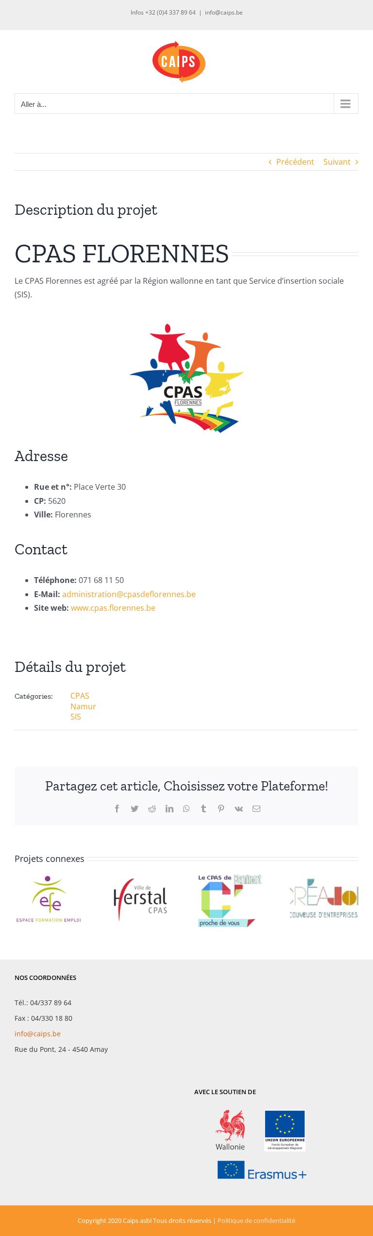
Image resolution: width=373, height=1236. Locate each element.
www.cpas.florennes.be (113, 607)
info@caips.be (224, 12)
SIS (75, 716)
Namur (83, 706)
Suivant (337, 161)
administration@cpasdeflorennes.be (129, 594)
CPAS (79, 695)
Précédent (295, 161)
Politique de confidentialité (256, 1220)
